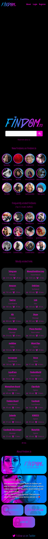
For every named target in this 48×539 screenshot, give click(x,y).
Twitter (12, 300)
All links (24, 443)
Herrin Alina (41, 223)
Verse (35, 357)
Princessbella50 (29, 179)
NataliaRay (7, 165)
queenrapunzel (18, 165)
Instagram (12, 357)
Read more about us (24, 139)
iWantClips (35, 343)
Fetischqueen (7, 252)
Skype (35, 314)
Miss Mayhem (30, 223)
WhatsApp (12, 328)
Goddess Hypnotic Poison (9, 223)
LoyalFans (12, 372)
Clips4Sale (35, 386)
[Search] (40, 133)
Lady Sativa (41, 252)
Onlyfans (35, 285)
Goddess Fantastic (18, 252)
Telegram (13, 271)
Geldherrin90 (30, 165)
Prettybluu (30, 238)
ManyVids (35, 429)
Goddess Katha (29, 252)
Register (42, 4)
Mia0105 (18, 179)
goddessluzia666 (41, 238)
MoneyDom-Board (12, 386)
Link (35, 300)
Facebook (36, 401)
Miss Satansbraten (18, 223)
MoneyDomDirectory (35, 271)
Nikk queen (41, 194)
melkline (12, 343)
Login (35, 4)
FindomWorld (35, 372)
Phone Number (35, 328)
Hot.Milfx (7, 194)
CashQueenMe (29, 194)
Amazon (12, 285)
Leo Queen (41, 165)
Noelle (18, 194)
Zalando (12, 415)
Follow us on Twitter (25, 536)
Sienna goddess (7, 179)
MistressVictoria (41, 179)
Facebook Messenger (12, 429)
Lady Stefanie (18, 238)
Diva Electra (6, 238)
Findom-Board (12, 401)
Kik (12, 314)
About (28, 4)
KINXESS (35, 415)
